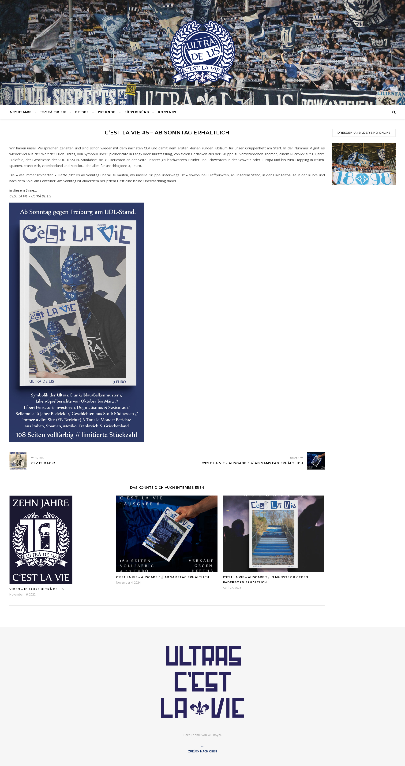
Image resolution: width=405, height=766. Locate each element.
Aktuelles (20, 112)
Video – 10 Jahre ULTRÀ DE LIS (36, 589)
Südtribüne (136, 112)
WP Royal (214, 735)
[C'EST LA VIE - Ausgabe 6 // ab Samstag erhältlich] (316, 461)
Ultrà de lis (53, 112)
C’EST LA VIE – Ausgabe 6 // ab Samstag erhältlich (162, 577)
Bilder (82, 112)
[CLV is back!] (18, 461)
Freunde (107, 112)
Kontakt (167, 112)
